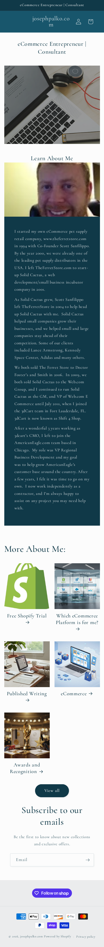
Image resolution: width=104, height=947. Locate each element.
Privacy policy (85, 936)
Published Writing (27, 693)
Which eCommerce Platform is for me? (77, 619)
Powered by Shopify (57, 936)
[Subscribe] (88, 860)
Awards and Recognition (25, 768)
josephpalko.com (31, 936)
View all (52, 790)
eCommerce (74, 693)
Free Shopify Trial (27, 616)
